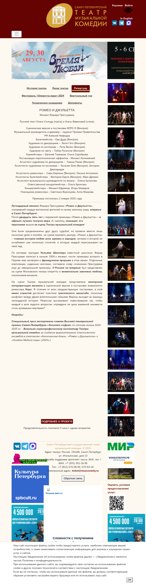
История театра (36, 88)
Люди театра (60, 88)
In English (126, 18)
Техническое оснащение (47, 102)
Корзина (117, 5)
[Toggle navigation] (17, 34)
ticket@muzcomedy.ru (85, 470)
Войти (129, 5)
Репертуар (80, 88)
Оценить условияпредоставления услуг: (119, 488)
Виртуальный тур (81, 95)
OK (129, 579)
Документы (75, 102)
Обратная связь (73, 478)
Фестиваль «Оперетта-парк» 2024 (43, 95)
